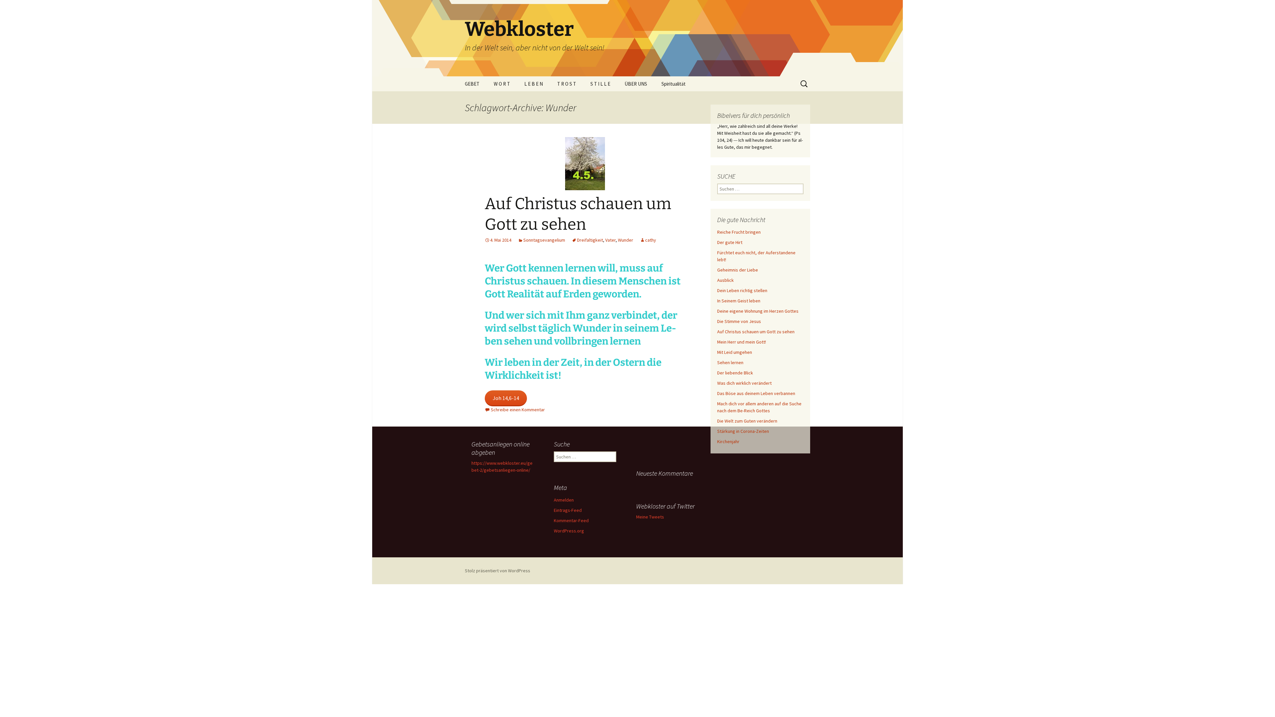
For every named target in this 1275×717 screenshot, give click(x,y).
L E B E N (533, 84)
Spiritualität (673, 84)
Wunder (625, 240)
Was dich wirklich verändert (744, 383)
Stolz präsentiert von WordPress (497, 571)
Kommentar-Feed (571, 520)
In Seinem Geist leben (738, 301)
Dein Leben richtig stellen (742, 290)
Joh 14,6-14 (506, 398)
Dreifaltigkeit (590, 240)
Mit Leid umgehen (734, 352)
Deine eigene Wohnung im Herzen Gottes (758, 311)
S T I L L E (600, 84)
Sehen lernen (730, 362)
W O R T (502, 84)
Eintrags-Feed (568, 510)
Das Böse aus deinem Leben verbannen (756, 393)
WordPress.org (569, 531)
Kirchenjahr (728, 441)
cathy (650, 240)
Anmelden (564, 500)
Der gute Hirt (729, 242)
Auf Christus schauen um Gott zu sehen (756, 332)
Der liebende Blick (735, 373)
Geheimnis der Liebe (737, 270)
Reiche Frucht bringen (739, 232)
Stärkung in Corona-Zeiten (743, 431)
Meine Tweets (650, 517)
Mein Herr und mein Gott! (741, 342)
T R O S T (566, 84)
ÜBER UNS (636, 84)
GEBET (472, 84)
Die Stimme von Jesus (739, 321)
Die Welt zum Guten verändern (747, 421)
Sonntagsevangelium (544, 240)
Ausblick (725, 280)
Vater (610, 240)
